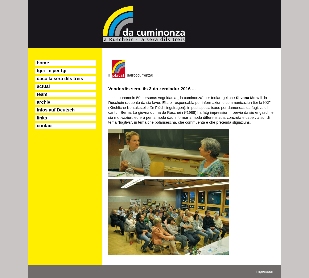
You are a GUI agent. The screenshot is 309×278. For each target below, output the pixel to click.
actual (43, 86)
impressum (265, 271)
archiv (43, 102)
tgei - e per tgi (51, 70)
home (43, 62)
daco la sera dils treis (60, 78)
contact (45, 125)
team (42, 94)
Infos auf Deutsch (56, 110)
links (42, 117)
